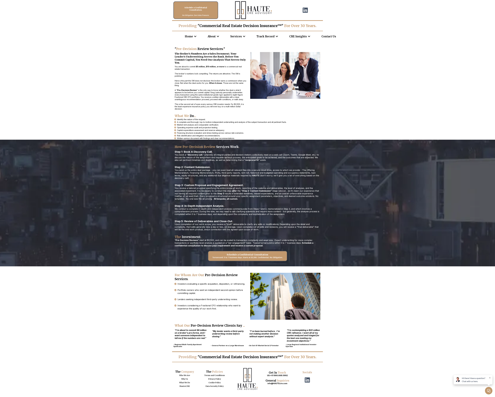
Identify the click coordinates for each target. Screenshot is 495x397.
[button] (195, 36)
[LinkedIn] (305, 10)
